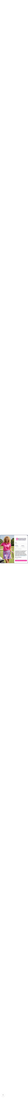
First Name (16, 545)
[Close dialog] (27, 535)
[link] (21, 539)
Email (16, 542)
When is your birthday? (18, 557)
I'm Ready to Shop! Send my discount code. (21, 560)
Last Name (22, 545)
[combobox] (16, 549)
